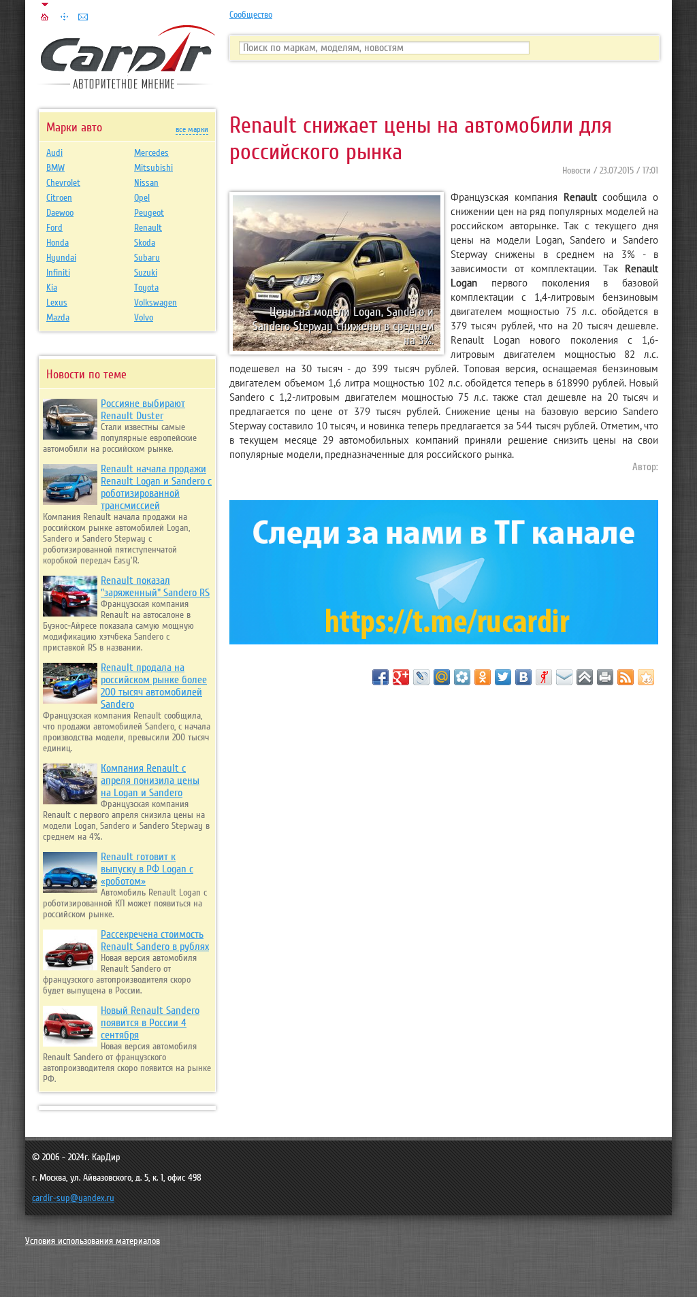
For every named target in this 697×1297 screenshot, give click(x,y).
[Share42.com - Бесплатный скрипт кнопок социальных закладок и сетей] (646, 677)
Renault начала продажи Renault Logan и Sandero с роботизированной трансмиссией (156, 487)
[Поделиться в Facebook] (380, 677)
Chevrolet (63, 183)
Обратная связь (83, 17)
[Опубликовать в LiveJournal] (421, 677)
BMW (55, 168)
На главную (45, 17)
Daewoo (60, 213)
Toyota (146, 287)
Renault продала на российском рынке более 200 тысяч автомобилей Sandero (154, 685)
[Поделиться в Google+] (401, 677)
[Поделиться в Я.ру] (544, 677)
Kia (51, 287)
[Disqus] (443, 873)
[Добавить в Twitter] (503, 677)
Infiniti (58, 272)
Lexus (56, 302)
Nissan (146, 183)
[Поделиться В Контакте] (523, 677)
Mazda (57, 317)
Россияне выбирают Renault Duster (143, 409)
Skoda (144, 242)
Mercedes (151, 153)
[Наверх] (585, 677)
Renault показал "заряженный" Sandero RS (155, 586)
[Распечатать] (605, 677)
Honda (57, 242)
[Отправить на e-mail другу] (564, 677)
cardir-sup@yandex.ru (73, 1198)
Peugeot (149, 213)
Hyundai (61, 257)
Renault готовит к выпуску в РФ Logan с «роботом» (147, 869)
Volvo (143, 317)
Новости (576, 170)
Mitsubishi (153, 168)
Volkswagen (155, 302)
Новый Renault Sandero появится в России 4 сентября (150, 1022)
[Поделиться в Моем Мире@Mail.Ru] (442, 677)
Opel (142, 198)
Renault (148, 228)
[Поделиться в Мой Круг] (462, 677)
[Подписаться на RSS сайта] (625, 677)
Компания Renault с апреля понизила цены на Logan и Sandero (150, 780)
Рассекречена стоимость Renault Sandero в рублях (155, 940)
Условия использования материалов (92, 1241)
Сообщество (250, 15)
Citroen (59, 198)
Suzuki (145, 272)
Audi (54, 153)
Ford (54, 228)
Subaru (147, 257)
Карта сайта (64, 17)
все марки (192, 129)
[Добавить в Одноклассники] (482, 677)
